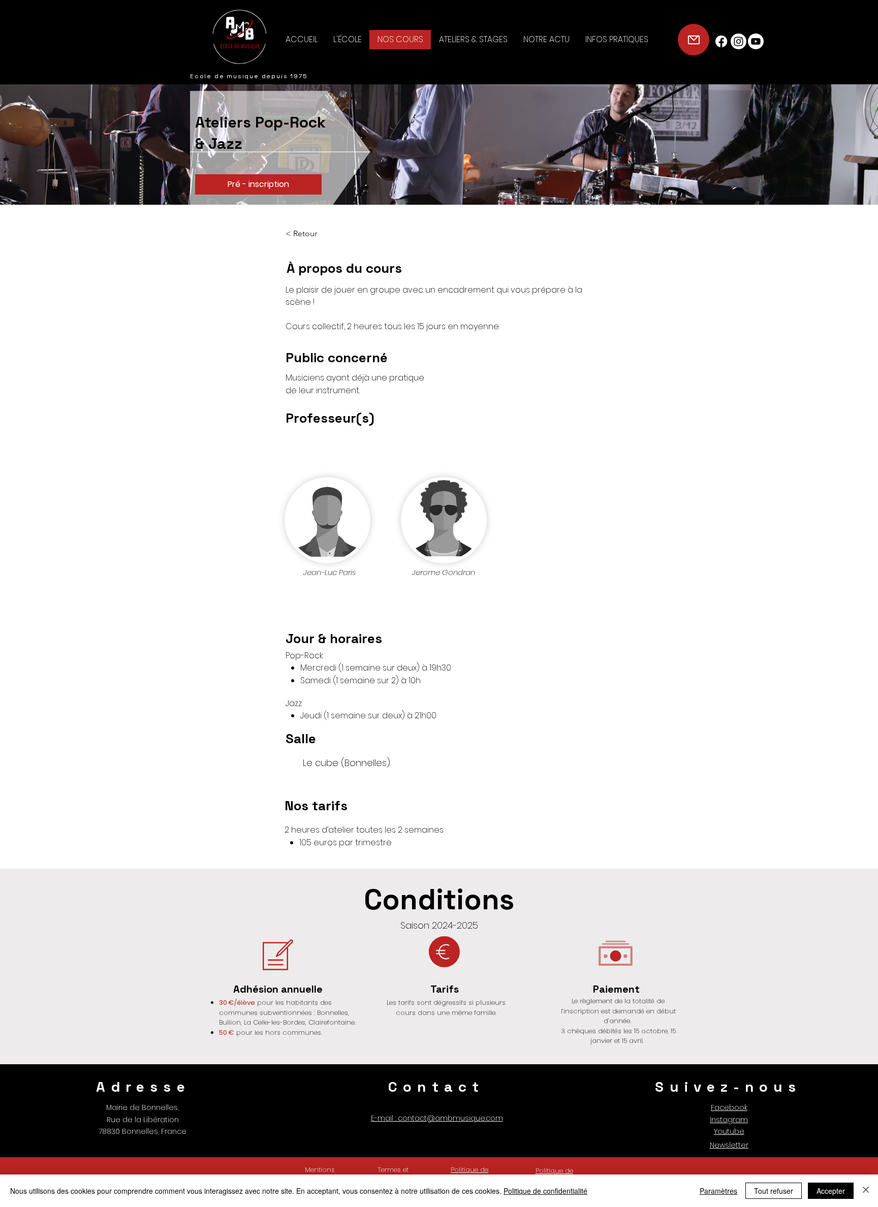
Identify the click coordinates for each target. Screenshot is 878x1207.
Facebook (729, 1107)
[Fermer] (866, 1191)
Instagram (729, 1120)
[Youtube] (756, 41)
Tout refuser (773, 1191)
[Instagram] (738, 41)
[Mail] (693, 39)
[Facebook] (721, 41)
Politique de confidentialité (545, 1191)
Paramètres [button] (718, 1191)
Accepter (831, 1191)
